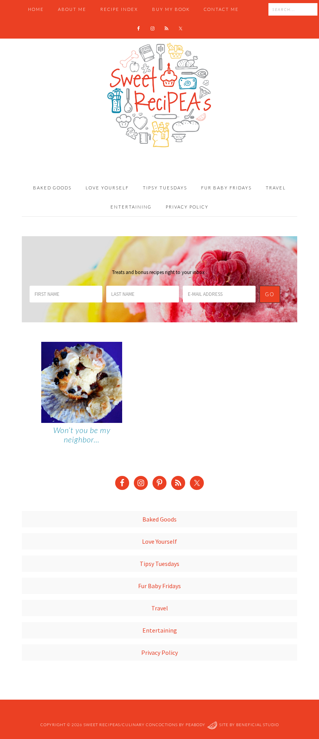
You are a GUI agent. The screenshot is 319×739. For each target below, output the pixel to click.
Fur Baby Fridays (159, 586)
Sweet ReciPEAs (159, 95)
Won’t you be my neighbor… (81, 434)
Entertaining (159, 630)
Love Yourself (159, 541)
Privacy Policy (159, 652)
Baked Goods (159, 519)
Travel (159, 608)
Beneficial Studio (257, 725)
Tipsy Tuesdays (159, 564)
